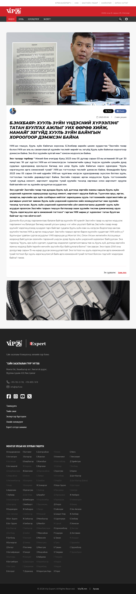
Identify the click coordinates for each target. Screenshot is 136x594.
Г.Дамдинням (28, 566)
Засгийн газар (90, 3)
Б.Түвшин (57, 547)
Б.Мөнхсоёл (41, 537)
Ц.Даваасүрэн (28, 561)
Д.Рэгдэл (57, 504)
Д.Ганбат (26, 533)
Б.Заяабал (40, 480)
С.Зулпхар (40, 490)
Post (109, 111)
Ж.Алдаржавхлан (13, 451)
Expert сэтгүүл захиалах (16, 427)
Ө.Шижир (73, 504)
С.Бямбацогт (28, 504)
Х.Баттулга (10, 566)
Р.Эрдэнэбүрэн (76, 552)
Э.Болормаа (27, 485)
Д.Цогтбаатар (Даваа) (79, 480)
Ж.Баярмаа (27, 466)
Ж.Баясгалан (28, 471)
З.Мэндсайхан (42, 552)
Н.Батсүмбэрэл (12, 561)
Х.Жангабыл (41, 461)
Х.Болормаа (27, 480)
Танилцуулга (11, 405)
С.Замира (40, 475)
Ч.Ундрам (57, 566)
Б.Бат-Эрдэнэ (11, 523)
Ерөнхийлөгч (63, 3)
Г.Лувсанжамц (42, 504)
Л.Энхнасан (74, 523)
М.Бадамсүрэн (11, 509)
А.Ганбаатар (28, 523)
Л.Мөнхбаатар (42, 518)
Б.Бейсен (26, 475)
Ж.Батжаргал (11, 542)
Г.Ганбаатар (27, 528)
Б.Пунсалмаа (58, 490)
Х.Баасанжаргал (12, 499)
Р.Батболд (10, 537)
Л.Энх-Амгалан (75, 509)
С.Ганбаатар (27, 513)
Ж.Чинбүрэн (74, 494)
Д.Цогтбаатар (75, 475)
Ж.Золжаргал (42, 485)
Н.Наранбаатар (42, 561)
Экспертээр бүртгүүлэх (16, 416)
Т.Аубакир (10, 494)
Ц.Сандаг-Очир (60, 513)
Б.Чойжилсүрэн (76, 499)
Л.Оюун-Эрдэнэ (60, 485)
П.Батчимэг (27, 451)
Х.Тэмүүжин (58, 552)
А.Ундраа (57, 561)
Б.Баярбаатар (28, 461)
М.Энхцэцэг (74, 537)
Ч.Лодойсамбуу (43, 499)
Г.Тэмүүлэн (58, 556)
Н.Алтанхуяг (11, 461)
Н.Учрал (57, 571)
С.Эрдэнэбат (75, 542)
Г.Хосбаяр (74, 466)
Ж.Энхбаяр (74, 513)
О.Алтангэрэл (11, 456)
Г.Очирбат (58, 480)
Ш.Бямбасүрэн (28, 499)
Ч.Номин (57, 451)
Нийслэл (106, 3)
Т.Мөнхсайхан (42, 533)
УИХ (76, 3)
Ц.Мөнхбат (41, 523)
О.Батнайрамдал (13, 552)
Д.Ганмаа (26, 542)
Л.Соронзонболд (60, 528)
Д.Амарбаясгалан (13, 471)
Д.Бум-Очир (27, 494)
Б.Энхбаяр (74, 518)
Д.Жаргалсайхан (43, 471)
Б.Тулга (56, 542)
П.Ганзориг (27, 537)
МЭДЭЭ (11, 19)
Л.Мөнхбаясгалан (43, 528)
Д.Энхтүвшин (75, 533)
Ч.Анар (9, 485)
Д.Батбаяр (10, 533)
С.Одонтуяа (58, 471)
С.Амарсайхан (11, 475)
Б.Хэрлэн (73, 471)
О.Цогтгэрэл (74, 485)
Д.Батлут (10, 547)
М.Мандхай (41, 513)
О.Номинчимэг (59, 456)
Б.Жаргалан (41, 466)
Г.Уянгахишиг (75, 456)
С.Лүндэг (40, 509)
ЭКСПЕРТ (47, 19)
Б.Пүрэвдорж (59, 499)
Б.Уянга (72, 451)
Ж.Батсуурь (10, 556)
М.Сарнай (57, 523)
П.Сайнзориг (58, 509)
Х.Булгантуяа (28, 490)
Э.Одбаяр (57, 466)
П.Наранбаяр (42, 566)
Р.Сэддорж (58, 533)
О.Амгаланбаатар (13, 480)
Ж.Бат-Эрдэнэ (11, 518)
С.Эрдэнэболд (75, 547)
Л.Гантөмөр (27, 547)
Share (121, 111)
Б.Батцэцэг (10, 571)
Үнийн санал (11, 411)
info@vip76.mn (16, 386)
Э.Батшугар (27, 456)
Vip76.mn (82, 588)
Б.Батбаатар (11, 528)
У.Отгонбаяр (59, 475)
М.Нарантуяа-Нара (44, 571)
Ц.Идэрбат (41, 494)
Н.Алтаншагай (11, 466)
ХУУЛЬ (21, 19)
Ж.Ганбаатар (28, 518)
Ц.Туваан (57, 537)
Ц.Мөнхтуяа (41, 547)
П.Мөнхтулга (41, 542)
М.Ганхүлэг (27, 556)
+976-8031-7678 (31, 382)
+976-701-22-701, (17, 382)
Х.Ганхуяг (26, 552)
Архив (96, 588)
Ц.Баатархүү (11, 504)
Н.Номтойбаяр (59, 461)
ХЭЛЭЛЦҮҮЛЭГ (33, 19)
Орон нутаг (121, 3)
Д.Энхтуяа (74, 528)
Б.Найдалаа (41, 556)
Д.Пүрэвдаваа (59, 494)
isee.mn (122, 272)
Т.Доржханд (28, 571)
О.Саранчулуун (59, 518)
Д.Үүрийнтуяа (75, 461)
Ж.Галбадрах (28, 509)
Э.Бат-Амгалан (12, 513)
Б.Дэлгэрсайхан (43, 451)
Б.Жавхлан (41, 456)
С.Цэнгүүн (73, 490)
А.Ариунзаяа (11, 490)
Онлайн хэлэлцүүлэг (14, 421)
